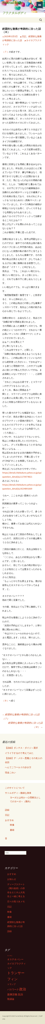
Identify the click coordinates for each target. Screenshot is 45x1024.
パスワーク (13, 989)
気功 (20, 994)
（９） (5, 700)
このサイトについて (15, 787)
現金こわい (10, 772)
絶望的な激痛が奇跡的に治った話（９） (25, 724)
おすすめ (9, 820)
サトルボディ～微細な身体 (18, 792)
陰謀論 (10, 998)
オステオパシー (15, 959)
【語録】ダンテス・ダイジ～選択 (21, 747)
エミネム (9, 955)
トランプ (11, 984)
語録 (7, 810)
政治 (22, 989)
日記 (24, 36)
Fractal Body (19, 1016)
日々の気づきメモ (16, 901)
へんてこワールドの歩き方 (18, 767)
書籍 (12, 830)
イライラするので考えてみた (19, 753)
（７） (5, 51)
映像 (12, 824)
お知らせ (11, 879)
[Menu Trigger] (39, 5)
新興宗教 (12, 994)
